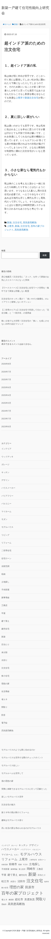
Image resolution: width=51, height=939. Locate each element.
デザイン (5, 480)
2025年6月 (6, 387)
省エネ (4, 699)
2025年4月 (6, 395)
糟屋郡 (11, 900)
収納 (3, 574)
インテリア (6, 449)
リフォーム (6, 543)
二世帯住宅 (6, 550)
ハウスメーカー (8, 488)
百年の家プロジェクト (22, 893)
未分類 (4, 652)
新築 (9, 222)
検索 (3, 250)
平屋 (3, 613)
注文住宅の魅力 (8, 804)
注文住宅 (17, 222)
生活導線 (5, 691)
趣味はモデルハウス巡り (12, 820)
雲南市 (4, 904)
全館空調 (5, 566)
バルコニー (6, 503)
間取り (4, 707)
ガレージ (5, 464)
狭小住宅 (5, 676)
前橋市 (13, 864)
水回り (4, 660)
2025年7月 (6, 379)
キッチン (5, 472)
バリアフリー (7, 496)
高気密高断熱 (30, 222)
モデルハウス (7, 527)
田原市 (29, 887)
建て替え (5, 621)
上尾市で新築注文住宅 (27, 98)
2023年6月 (6, 426)
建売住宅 (5, 629)
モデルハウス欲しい (10, 765)
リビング (5, 535)
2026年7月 (6, 372)
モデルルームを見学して (12, 773)
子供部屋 (5, 590)
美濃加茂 (29, 899)
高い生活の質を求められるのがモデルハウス (21, 828)
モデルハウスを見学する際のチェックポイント (22, 757)
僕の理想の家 (7, 781)
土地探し (5, 582)
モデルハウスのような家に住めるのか (18, 750)
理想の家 (5, 683)
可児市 (25, 864)
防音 (3, 715)
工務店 (4, 605)
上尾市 (10, 226)
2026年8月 (6, 364)
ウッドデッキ (7, 457)
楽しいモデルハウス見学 (12, 797)
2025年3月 (6, 403)
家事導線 (5, 597)
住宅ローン (6, 558)
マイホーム (6, 511)
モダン (4, 519)
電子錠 (4, 723)
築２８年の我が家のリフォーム (15, 812)
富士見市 (22, 869)
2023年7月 (6, 418)
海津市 (46, 881)
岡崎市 (31, 868)
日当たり (5, 644)
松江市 (5, 881)
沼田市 (21, 881)
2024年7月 (6, 411)
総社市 (19, 899)
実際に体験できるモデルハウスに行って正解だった (24, 789)
